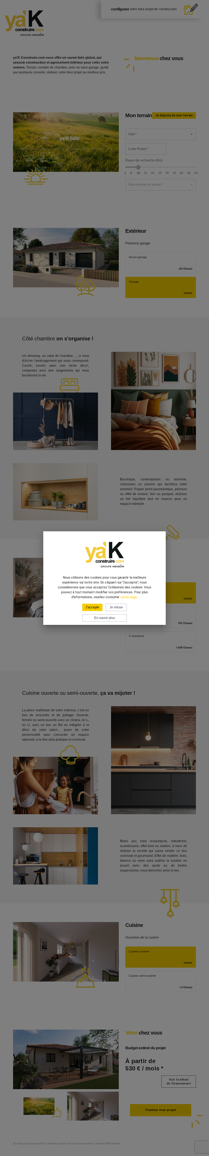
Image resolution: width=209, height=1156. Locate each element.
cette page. (129, 597)
